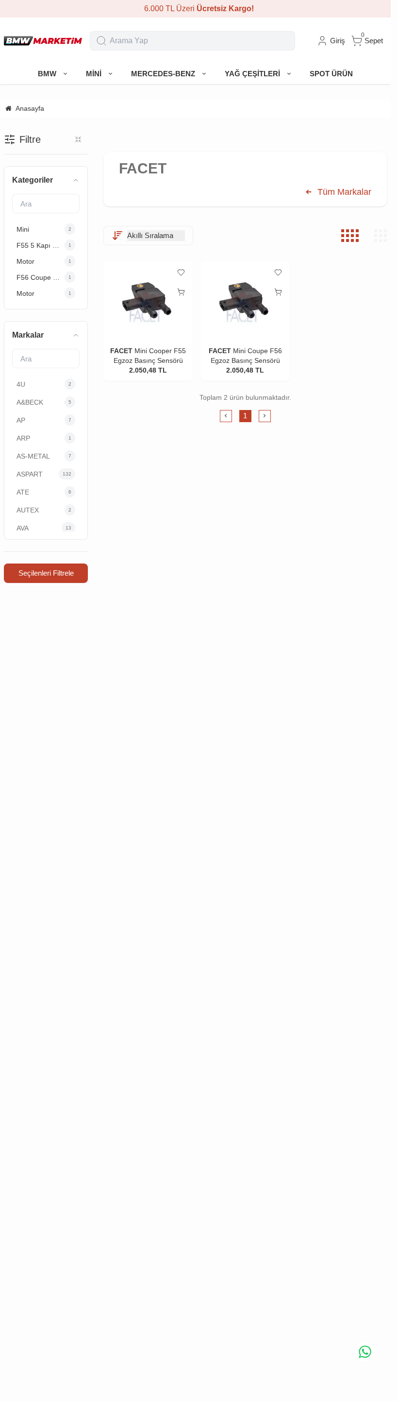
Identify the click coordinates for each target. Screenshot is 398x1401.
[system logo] (43, 40)
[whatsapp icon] (365, 1352)
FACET (121, 351)
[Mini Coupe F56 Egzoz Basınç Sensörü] (245, 300)
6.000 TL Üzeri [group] (195, 8)
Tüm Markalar (343, 192)
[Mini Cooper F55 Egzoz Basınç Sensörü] (148, 300)
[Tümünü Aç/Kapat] (78, 139)
